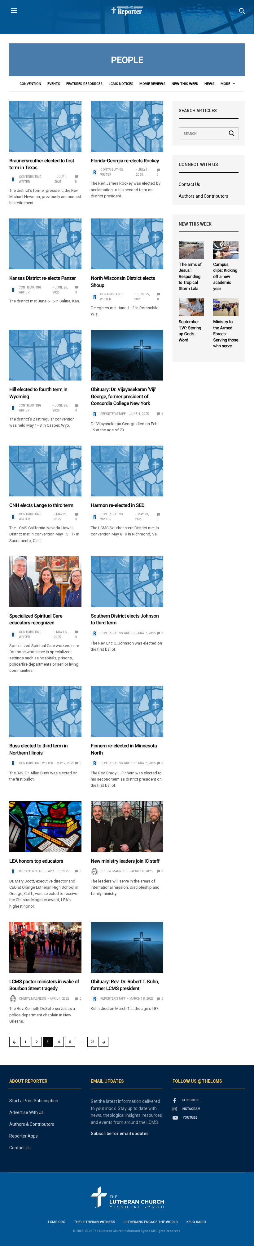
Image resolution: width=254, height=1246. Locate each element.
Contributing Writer (30, 179)
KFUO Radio (196, 1222)
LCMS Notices (121, 84)
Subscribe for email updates (120, 1133)
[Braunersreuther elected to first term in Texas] (45, 126)
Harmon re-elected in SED (117, 505)
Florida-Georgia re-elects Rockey (125, 161)
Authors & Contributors (31, 1124)
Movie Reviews (152, 84)
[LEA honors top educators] (45, 826)
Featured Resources (84, 84)
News (209, 84)
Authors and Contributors (203, 196)
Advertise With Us (26, 1112)
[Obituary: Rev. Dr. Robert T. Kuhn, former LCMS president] (127, 947)
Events (53, 84)
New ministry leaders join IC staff (125, 861)
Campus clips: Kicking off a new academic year (225, 276)
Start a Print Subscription (33, 1100)
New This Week (185, 84)
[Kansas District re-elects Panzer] (45, 243)
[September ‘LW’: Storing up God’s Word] (191, 307)
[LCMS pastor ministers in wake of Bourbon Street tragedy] (45, 947)
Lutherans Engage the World (151, 1222)
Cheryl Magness (114, 871)
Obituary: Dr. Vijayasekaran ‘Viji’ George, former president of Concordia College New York (123, 396)
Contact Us (189, 184)
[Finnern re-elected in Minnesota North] (127, 711)
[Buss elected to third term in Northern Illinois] (45, 711)
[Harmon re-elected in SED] (127, 471)
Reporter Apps (23, 1136)
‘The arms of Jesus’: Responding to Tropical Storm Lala (190, 276)
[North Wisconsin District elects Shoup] (127, 243)
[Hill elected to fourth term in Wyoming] (45, 355)
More (226, 84)
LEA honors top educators (36, 861)
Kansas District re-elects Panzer (42, 278)
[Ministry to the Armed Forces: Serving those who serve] (226, 307)
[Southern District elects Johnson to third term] (127, 581)
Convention (30, 84)
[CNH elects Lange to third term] (45, 471)
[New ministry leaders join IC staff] (127, 826)
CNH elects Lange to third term (41, 505)
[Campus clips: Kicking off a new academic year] (226, 249)
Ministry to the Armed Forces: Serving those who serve (225, 334)
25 (92, 1042)
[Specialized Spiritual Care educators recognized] (45, 581)
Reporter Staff (113, 414)
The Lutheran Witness (94, 1222)
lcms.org (56, 1222)
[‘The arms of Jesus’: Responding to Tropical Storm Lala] (191, 249)
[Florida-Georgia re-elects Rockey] (127, 126)
